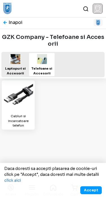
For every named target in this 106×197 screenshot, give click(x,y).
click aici (12, 180)
